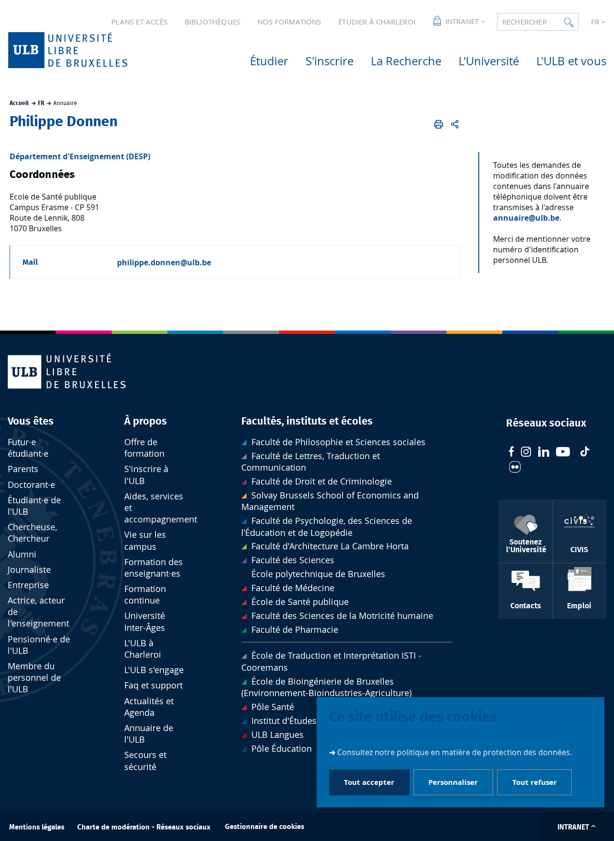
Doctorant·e (31, 484)
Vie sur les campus (145, 540)
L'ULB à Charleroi (142, 649)
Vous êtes (31, 421)
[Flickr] (515, 468)
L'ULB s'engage (154, 669)
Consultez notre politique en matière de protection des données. (454, 752)
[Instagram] (526, 453)
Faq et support (153, 685)
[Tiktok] (585, 452)
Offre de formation (144, 448)
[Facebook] (511, 452)
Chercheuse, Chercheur (32, 532)
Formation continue (145, 594)
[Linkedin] (543, 453)
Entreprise (28, 585)
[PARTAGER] (454, 124)
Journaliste (29, 569)
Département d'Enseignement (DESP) (80, 156)
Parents (23, 468)
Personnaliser (453, 782)
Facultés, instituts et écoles (307, 421)
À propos (145, 421)
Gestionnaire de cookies (264, 826)
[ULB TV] (563, 453)
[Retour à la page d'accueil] (83, 50)
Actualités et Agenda (149, 707)
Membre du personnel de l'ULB (34, 678)
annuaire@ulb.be (526, 218)
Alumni (22, 554)
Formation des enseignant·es (153, 568)
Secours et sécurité (145, 760)
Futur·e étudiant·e (28, 448)
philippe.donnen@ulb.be (164, 262)
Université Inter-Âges (144, 621)
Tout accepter (369, 782)
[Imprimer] (438, 124)
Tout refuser (534, 782)
